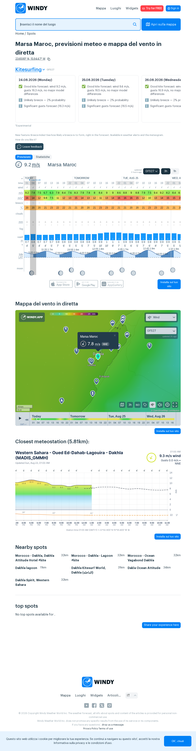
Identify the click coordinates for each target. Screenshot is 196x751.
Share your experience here (161, 625)
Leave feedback (32, 146)
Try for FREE (154, 8)
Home (19, 33)
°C (21, 207)
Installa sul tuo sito (169, 284)
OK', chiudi (178, 741)
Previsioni (24, 157)
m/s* (20, 198)
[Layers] (122, 405)
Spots (31, 33)
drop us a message (112, 725)
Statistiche (43, 157)
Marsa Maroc (62, 164)
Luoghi (115, 8)
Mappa (101, 8)
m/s (36, 164)
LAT (21, 257)
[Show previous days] (26, 420)
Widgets (132, 8)
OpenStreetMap (160, 410)
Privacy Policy (90, 728)
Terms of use (106, 728)
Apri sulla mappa (163, 24)
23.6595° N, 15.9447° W (30, 59)
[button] (49, 59)
